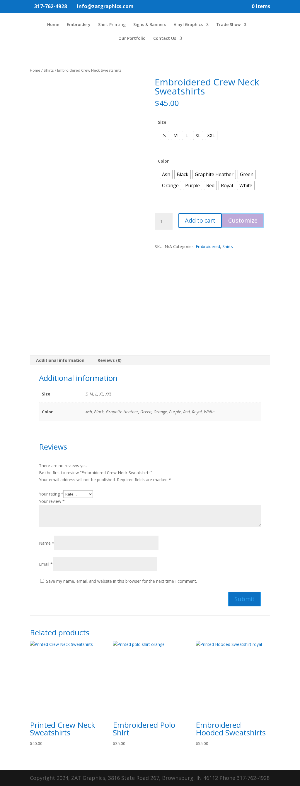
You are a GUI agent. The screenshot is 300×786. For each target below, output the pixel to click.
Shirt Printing (112, 25)
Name (46, 543)
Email (46, 564)
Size (162, 122)
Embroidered (208, 246)
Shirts (49, 70)
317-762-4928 (50, 6)
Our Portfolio (132, 38)
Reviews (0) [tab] (110, 360)
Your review (52, 501)
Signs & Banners (149, 25)
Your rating (51, 494)
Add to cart (200, 220)
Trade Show (228, 25)
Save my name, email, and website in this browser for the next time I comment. (121, 581)
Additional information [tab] (60, 360)
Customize (243, 220)
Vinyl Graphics (188, 25)
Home (53, 25)
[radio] (164, 135)
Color (163, 161)
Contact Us (164, 38)
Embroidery (79, 25)
